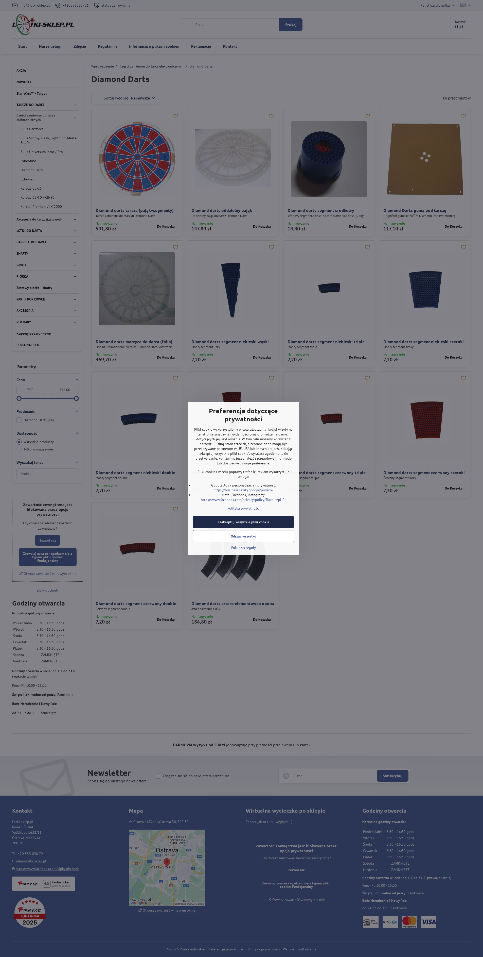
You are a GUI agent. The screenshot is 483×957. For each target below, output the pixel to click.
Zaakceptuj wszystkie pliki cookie (243, 522)
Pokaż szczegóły (243, 547)
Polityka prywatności (243, 508)
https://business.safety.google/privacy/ (243, 490)
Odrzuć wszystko (243, 536)
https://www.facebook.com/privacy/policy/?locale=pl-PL (243, 499)
